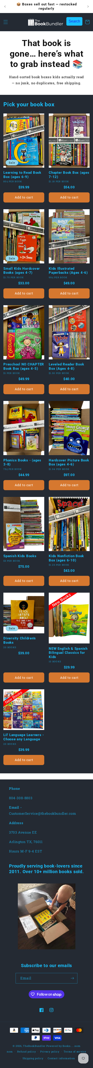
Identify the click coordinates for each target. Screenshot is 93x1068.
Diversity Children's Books (19, 640)
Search (74, 21)
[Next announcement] (88, 6)
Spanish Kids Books (20, 556)
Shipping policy (33, 1058)
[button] (6, 22)
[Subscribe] (72, 978)
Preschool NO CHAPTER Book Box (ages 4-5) (23, 366)
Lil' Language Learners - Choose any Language (23, 737)
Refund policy (26, 1051)
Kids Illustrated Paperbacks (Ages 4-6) (68, 271)
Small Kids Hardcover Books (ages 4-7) (21, 271)
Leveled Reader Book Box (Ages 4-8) (66, 366)
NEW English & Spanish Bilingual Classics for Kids (68, 653)
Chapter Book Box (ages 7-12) (69, 175)
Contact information (61, 1058)
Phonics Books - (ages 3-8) (22, 462)
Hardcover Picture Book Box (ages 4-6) (69, 462)
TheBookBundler (34, 1046)
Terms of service (75, 1051)
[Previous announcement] (5, 6)
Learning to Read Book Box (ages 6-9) (22, 175)
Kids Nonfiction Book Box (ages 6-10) (66, 558)
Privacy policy (49, 1051)
